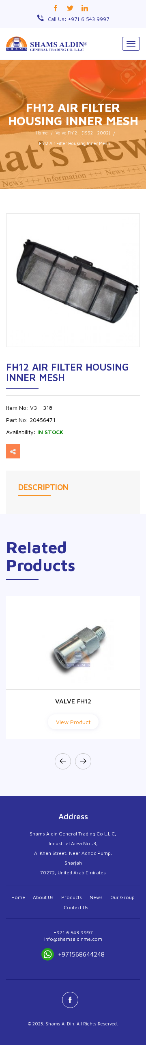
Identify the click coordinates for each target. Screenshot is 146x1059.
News (96, 897)
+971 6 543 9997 (73, 932)
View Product (73, 721)
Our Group (122, 897)
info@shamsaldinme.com (73, 939)
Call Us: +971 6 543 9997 (78, 19)
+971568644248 (81, 954)
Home (42, 132)
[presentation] (63, 761)
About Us (43, 897)
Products (71, 897)
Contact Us (76, 907)
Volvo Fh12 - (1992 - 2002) (83, 132)
